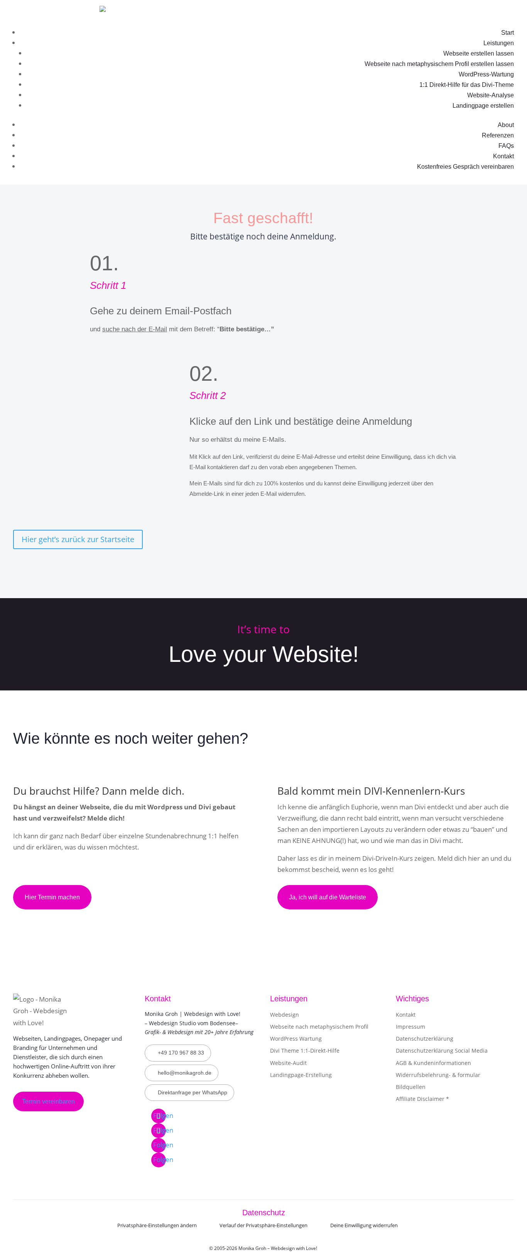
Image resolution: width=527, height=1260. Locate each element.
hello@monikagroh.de (184, 1073)
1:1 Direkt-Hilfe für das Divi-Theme (466, 84)
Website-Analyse (490, 95)
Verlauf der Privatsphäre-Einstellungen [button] (263, 1225)
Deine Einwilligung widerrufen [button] (364, 1225)
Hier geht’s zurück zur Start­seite (78, 539)
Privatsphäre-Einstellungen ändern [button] (157, 1225)
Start (507, 32)
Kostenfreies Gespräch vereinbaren (465, 166)
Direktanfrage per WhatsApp (192, 1092)
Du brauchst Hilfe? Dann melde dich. (98, 791)
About (506, 125)
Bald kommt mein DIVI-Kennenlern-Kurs (371, 791)
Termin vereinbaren (48, 1101)
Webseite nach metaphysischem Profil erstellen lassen (439, 64)
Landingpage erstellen (483, 105)
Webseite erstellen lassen (478, 53)
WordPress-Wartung (486, 74)
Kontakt (503, 156)
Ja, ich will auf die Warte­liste (327, 897)
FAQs (506, 145)
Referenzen (498, 135)
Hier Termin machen (52, 897)
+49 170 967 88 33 (181, 1053)
